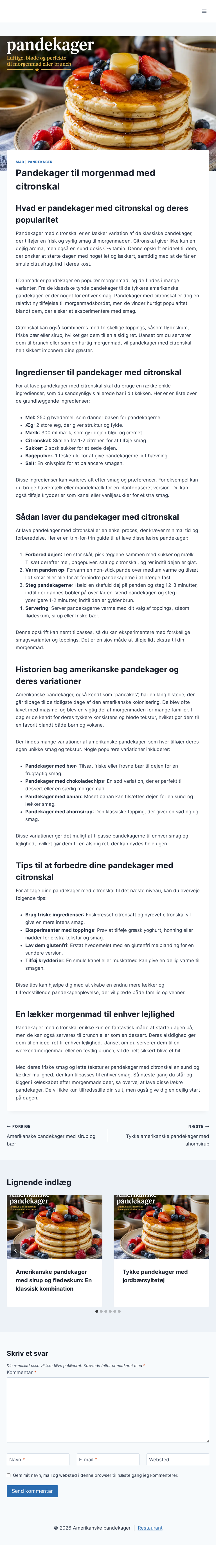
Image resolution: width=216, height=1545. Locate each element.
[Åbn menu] (204, 11)
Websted (159, 1459)
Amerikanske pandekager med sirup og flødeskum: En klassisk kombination (54, 1280)
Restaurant (150, 1528)
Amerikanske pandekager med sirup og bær (51, 1135)
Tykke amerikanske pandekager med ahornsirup (167, 1135)
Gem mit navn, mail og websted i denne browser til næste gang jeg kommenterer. (95, 1475)
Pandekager (40, 162)
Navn (17, 1459)
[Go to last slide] (15, 1251)
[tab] (96, 1311)
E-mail (88, 1459)
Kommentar (22, 1372)
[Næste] (200, 1251)
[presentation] (54, 1227)
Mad (20, 162)
